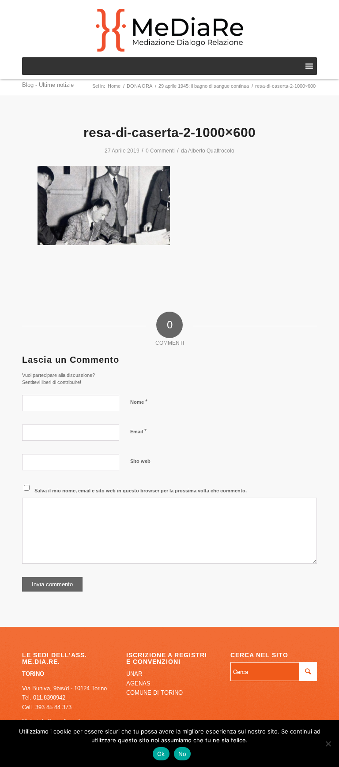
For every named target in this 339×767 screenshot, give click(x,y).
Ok (161, 753)
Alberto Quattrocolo (211, 151)
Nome (138, 401)
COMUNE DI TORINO (154, 692)
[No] (328, 743)
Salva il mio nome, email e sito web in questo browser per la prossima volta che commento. (140, 490)
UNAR (134, 673)
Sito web (140, 461)
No (182, 753)
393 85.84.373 (53, 707)
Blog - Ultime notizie (48, 85)
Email (138, 431)
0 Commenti (160, 151)
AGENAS (138, 683)
